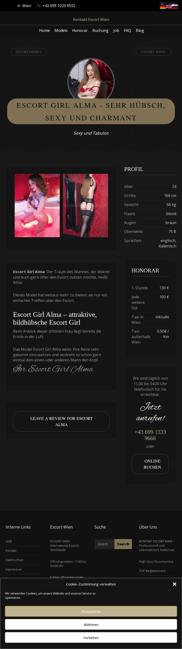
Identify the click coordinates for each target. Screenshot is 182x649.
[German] (163, 6)
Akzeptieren (91, 611)
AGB (9, 541)
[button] (174, 584)
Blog (140, 30)
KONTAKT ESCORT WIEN (155, 541)
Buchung (100, 30)
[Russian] (175, 6)
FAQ (127, 30)
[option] (37, 206)
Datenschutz (15, 560)
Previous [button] (13, 206)
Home (44, 30)
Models (61, 30)
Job (116, 30)
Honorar (80, 30)
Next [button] (110, 206)
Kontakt (11, 550)
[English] (169, 6)
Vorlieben (91, 637)
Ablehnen (91, 624)
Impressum (14, 569)
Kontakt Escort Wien (91, 19)
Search (123, 544)
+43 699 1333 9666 (150, 435)
